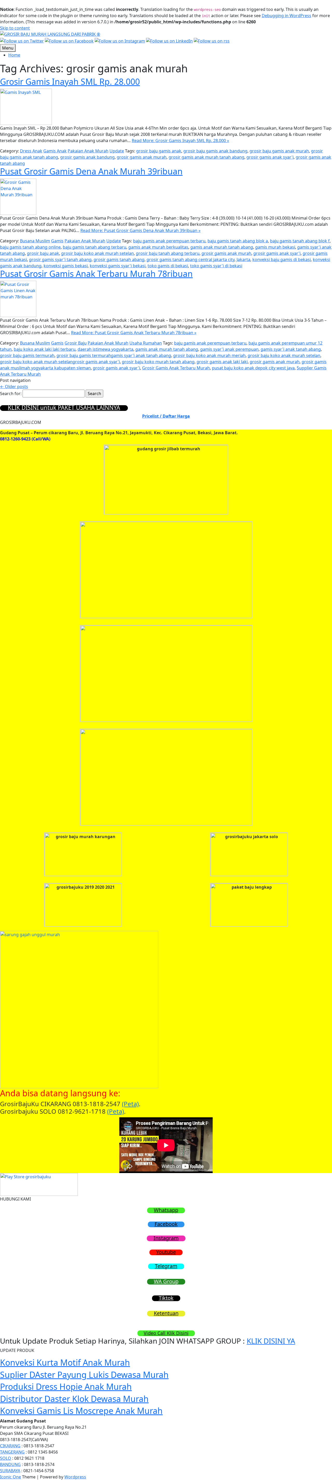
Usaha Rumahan (145, 343)
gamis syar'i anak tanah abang (291, 349)
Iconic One (10, 1477)
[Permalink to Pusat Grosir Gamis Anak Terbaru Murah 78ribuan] (18, 298)
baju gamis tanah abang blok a (238, 241)
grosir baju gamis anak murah (279, 151)
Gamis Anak (55, 151)
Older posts (14, 386)
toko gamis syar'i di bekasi (216, 266)
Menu (7, 48)
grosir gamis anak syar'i (270, 157)
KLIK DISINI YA (271, 1341)
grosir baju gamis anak (158, 151)
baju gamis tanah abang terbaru (94, 247)
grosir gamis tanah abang (119, 259)
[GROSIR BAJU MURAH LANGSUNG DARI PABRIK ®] (50, 34)
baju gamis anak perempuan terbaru (169, 241)
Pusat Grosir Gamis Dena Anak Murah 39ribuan (91, 171)
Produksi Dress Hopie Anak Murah (66, 1386)
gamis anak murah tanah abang (221, 247)
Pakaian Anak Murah (88, 151)
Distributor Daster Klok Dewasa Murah (74, 1398)
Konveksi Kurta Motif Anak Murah (65, 1362)
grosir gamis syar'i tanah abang (60, 259)
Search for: (11, 393)
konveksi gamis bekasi (66, 266)
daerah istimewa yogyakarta (105, 349)
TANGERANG (12, 1452)
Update (116, 151)
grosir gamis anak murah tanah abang (206, 157)
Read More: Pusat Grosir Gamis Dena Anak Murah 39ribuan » (140, 230)
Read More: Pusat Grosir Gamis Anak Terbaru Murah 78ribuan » (133, 332)
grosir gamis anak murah (142, 157)
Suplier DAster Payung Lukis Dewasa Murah (84, 1374)
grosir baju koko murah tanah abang (158, 361)
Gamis (57, 241)
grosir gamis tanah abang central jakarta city (190, 259)
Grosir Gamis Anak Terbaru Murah (176, 368)
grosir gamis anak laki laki (222, 361)
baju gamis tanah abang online (30, 247)
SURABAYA (10, 1471)
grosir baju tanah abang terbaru (167, 253)
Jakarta (243, 259)
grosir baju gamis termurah (27, 355)
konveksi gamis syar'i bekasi (118, 266)
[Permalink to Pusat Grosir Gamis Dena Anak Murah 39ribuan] (18, 196)
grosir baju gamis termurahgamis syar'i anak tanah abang (114, 355)
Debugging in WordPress (286, 15)
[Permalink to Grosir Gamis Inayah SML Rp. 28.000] (26, 106)
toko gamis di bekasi (168, 266)
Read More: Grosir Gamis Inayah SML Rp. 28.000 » (180, 140)
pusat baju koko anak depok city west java (253, 368)
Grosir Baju (76, 343)
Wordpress (75, 1477)
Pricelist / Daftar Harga (166, 416)
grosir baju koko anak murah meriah (209, 355)
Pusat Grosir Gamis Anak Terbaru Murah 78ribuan (96, 273)
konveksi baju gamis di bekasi (281, 259)
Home (14, 55)
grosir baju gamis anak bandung (215, 151)
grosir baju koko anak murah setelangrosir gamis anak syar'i (60, 361)
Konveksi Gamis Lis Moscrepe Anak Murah (81, 1410)
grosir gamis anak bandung (87, 157)
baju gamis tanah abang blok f (300, 241)
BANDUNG (10, 1464)
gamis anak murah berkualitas (158, 247)
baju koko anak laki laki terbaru (44, 349)
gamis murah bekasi (275, 247)
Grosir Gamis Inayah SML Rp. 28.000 (70, 81)
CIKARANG (10, 1446)
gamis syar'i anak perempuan (229, 349)
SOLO (5, 1458)
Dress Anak (31, 151)
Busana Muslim (35, 241)
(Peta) (130, 1103)
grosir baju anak (43, 253)
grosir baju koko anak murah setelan (97, 253)
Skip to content (15, 28)
